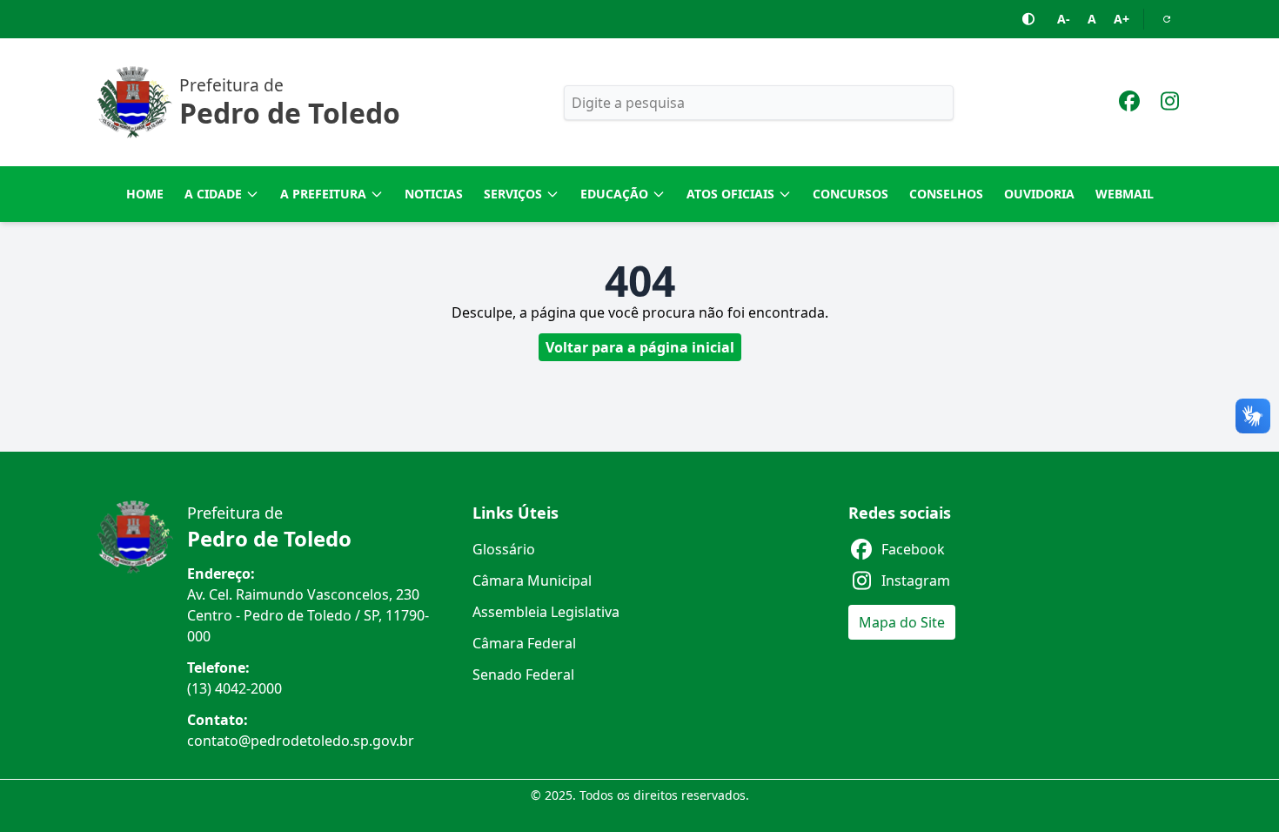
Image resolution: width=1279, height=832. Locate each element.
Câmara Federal (524, 643)
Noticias (434, 193)
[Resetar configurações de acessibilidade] (1166, 19)
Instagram (915, 580)
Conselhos (946, 193)
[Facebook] (1129, 103)
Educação (614, 193)
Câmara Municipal (532, 580)
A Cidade (213, 193)
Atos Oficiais (730, 193)
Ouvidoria (1039, 193)
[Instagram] (1169, 103)
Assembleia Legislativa (545, 611)
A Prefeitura (323, 193)
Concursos (850, 193)
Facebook (913, 549)
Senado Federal (523, 674)
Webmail (1124, 193)
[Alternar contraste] (1029, 19)
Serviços (513, 193)
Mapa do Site (902, 622)
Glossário (503, 549)
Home (145, 193)
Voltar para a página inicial (640, 347)
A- (1063, 18)
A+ (1121, 18)
